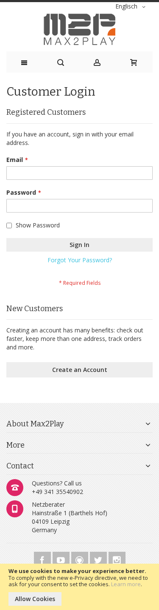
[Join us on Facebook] (43, 559)
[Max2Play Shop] (79, 29)
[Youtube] (62, 559)
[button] (131, 6)
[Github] (80, 559)
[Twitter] (99, 559)
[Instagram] (117, 559)
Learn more (126, 584)
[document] (79, 587)
